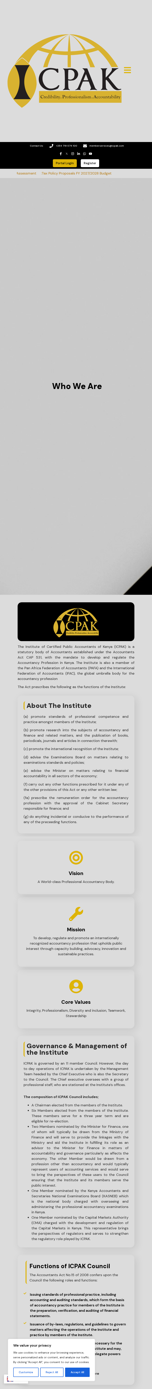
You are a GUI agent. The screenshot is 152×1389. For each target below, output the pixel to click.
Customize (26, 1372)
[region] (51, 1360)
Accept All (77, 1372)
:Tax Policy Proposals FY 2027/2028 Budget (66, 173)
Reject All (52, 1372)
